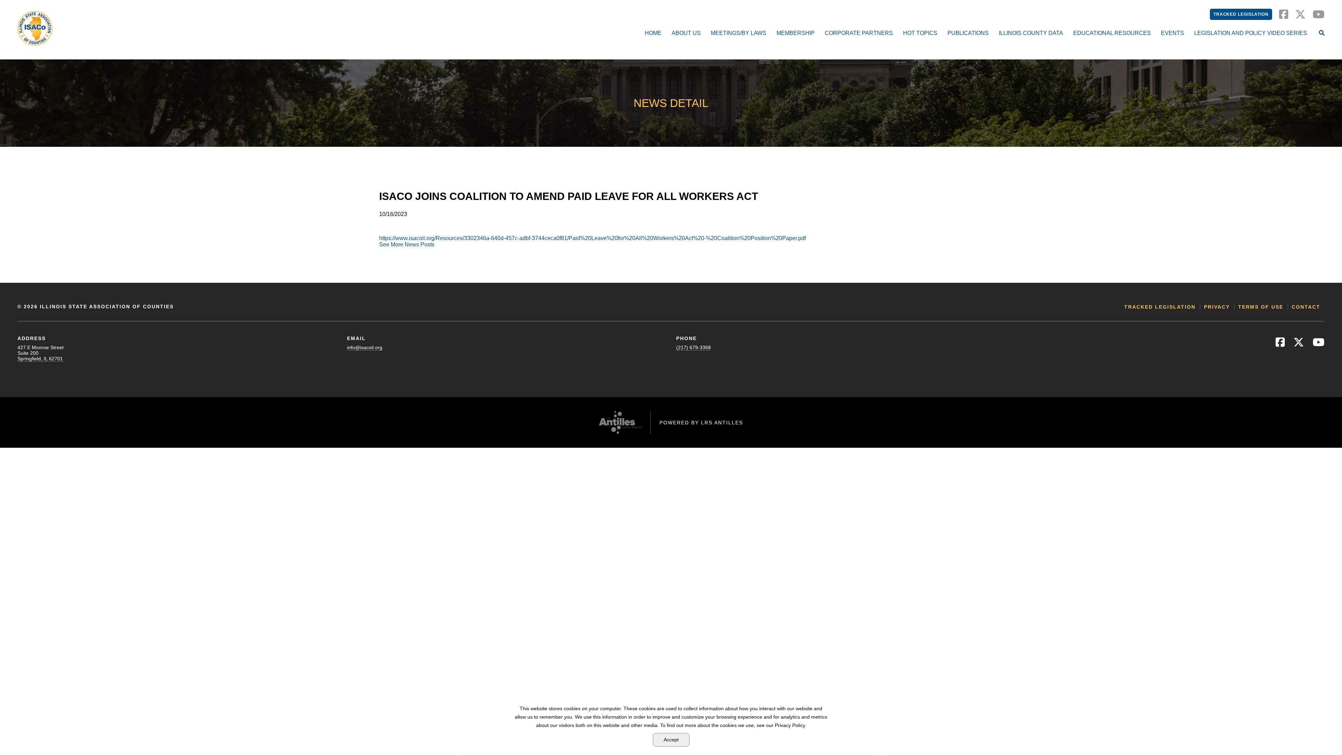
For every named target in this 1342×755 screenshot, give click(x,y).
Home (653, 33)
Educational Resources (1112, 33)
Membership (796, 33)
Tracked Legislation (1241, 14)
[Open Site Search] (1322, 33)
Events (1172, 33)
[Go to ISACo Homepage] (34, 28)
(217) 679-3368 (693, 347)
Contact (1306, 307)
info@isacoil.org (364, 347)
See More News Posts (406, 244)
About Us (686, 33)
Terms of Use (1260, 307)
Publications (968, 33)
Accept (671, 739)
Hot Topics (920, 33)
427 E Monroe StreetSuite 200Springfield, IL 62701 (40, 353)
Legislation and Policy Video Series (1250, 33)
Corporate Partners (859, 33)
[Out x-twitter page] (1300, 16)
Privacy (1217, 307)
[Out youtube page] (1319, 16)
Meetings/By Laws (738, 33)
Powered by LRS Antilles (701, 422)
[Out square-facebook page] (1283, 16)
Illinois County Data (1031, 33)
